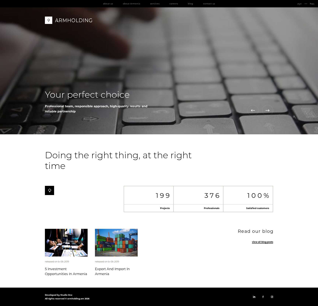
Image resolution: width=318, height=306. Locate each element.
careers (173, 3)
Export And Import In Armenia (112, 271)
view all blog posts (262, 241)
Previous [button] (252, 110)
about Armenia (131, 3)
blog (190, 3)
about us (108, 3)
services (155, 3)
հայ (312, 3)
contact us (209, 3)
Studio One (66, 295)
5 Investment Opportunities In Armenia (66, 271)
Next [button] (267, 110)
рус (300, 3)
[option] (159, 70)
